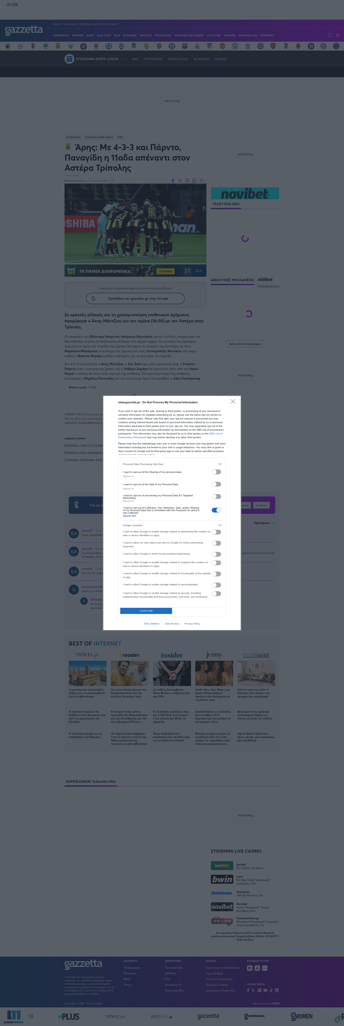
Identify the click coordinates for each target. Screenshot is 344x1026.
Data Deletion (151, 623)
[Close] (234, 402)
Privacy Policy (192, 623)
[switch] (216, 471)
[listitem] (172, 464)
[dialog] (172, 513)
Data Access (172, 623)
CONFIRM (146, 611)
